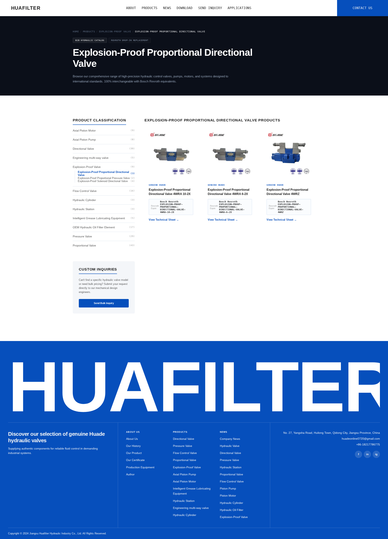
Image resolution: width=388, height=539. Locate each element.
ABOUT (131, 8)
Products (89, 31)
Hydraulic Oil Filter (231, 510)
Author (130, 474)
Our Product (134, 453)
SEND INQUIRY (210, 8)
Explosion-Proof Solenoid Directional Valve (106, 181)
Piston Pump (228, 488)
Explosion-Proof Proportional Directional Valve (106, 174)
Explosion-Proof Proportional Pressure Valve (106, 178)
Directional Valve (104, 148)
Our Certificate (135, 460)
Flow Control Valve (104, 191)
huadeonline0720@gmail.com (361, 438)
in (367, 454)
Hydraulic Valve (229, 445)
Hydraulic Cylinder (104, 200)
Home (76, 31)
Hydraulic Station (104, 209)
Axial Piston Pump (104, 139)
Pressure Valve (104, 236)
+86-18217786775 (368, 444)
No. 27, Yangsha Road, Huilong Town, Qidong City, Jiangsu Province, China (331, 432)
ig (376, 454)
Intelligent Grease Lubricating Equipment (104, 218)
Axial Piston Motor (104, 130)
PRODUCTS (149, 8)
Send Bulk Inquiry (104, 303)
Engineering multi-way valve (104, 157)
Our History (133, 445)
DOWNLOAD (184, 8)
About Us (132, 438)
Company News (230, 438)
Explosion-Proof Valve (115, 31)
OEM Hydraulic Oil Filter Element (104, 227)
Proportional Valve (104, 245)
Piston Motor (228, 495)
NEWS (167, 8)
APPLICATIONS (239, 8)
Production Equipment (140, 467)
